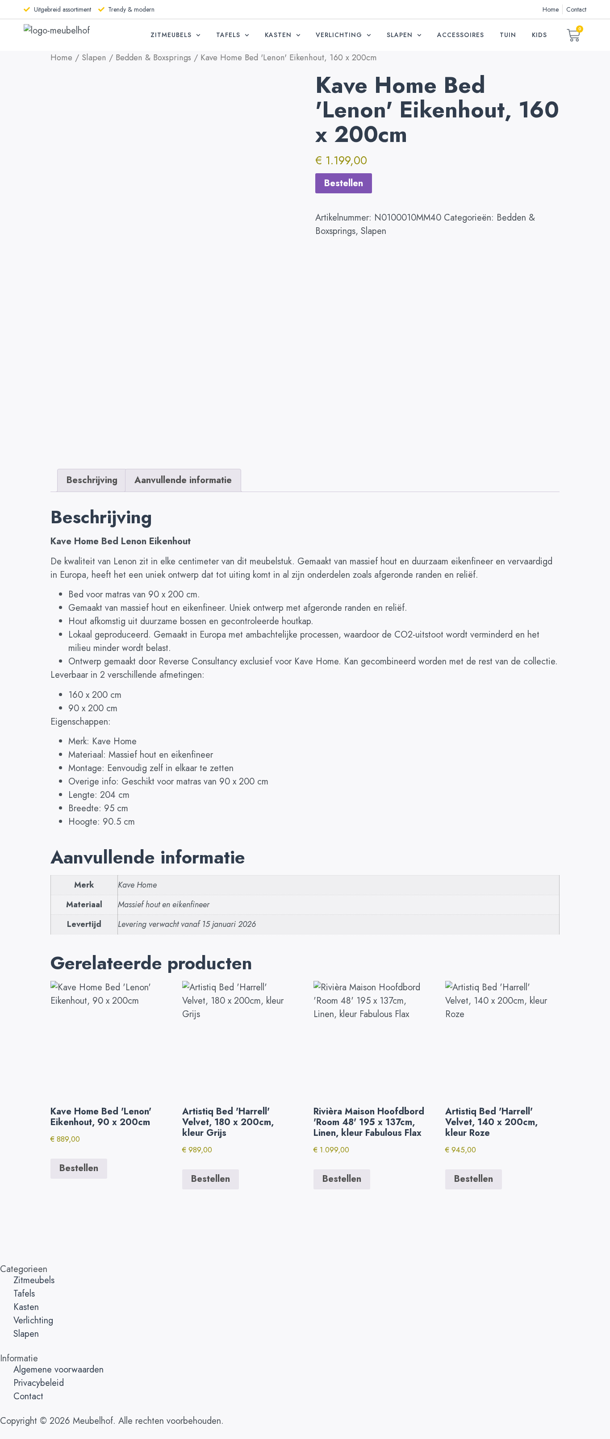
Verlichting (339, 34)
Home (61, 57)
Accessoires (460, 34)
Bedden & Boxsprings (153, 57)
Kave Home (137, 885)
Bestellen (343, 183)
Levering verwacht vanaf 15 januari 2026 (187, 924)
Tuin (508, 34)
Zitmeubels (171, 34)
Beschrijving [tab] (92, 480)
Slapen (400, 34)
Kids (539, 34)
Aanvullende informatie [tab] (183, 480)
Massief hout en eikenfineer (163, 904)
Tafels (228, 34)
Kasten (278, 34)
